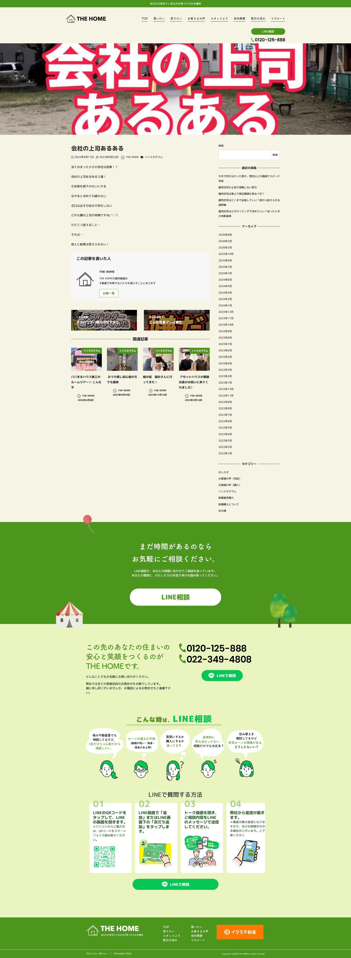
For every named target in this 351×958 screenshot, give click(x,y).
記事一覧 (109, 293)
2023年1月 (225, 382)
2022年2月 (225, 447)
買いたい (196, 926)
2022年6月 (225, 421)
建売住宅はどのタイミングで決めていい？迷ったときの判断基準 (249, 214)
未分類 (222, 511)
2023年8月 (225, 338)
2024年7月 (225, 273)
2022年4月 (225, 434)
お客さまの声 (199, 931)
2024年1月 (225, 305)
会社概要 (197, 935)
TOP (166, 926)
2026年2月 (225, 247)
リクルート (198, 940)
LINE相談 (268, 31)
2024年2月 (225, 299)
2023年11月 (225, 318)
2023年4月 (225, 363)
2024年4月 (225, 286)
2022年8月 (225, 408)
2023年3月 (225, 370)
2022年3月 (225, 440)
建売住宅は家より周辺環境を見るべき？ (241, 194)
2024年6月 (225, 280)
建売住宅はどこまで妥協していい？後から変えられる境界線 (249, 202)
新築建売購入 (226, 498)
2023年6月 (225, 350)
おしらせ (223, 472)
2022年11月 (225, 395)
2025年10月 (225, 254)
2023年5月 (225, 357)
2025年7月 (225, 267)
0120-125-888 (270, 40)
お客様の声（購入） (229, 485)
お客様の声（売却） (229, 478)
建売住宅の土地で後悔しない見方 (237, 187)
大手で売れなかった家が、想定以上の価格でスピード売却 (249, 178)
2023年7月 (225, 344)
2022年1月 (225, 453)
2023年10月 (225, 325)
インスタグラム (154, 157)
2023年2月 (225, 376)
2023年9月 (225, 331)
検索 (221, 146)
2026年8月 (225, 235)
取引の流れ (170, 940)
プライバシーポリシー (97, 954)
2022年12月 (225, 389)
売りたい (169, 931)
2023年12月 (225, 312)
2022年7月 (225, 415)
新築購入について (228, 504)
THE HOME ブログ (123, 954)
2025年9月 (225, 260)
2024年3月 (225, 292)
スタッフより (171, 935)
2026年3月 (225, 241)
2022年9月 (225, 402)
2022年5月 (225, 427)
